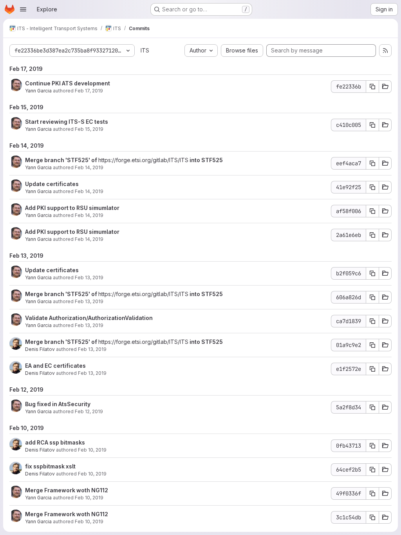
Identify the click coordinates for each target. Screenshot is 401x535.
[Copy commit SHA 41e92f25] (372, 187)
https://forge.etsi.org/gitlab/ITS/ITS (143, 160)
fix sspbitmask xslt (50, 466)
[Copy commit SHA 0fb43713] (372, 445)
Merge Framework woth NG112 (66, 490)
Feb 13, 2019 (89, 277)
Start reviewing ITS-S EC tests (66, 121)
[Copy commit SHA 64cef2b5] (372, 469)
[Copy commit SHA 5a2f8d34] (372, 407)
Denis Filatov (40, 349)
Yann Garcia (38, 91)
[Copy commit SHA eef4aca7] (372, 163)
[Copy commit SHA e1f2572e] (372, 369)
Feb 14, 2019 (89, 167)
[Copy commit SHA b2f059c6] (372, 273)
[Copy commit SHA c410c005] (372, 125)
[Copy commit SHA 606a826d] (372, 297)
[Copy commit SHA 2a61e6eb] (372, 235)
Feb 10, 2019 (92, 450)
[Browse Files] (385, 86)
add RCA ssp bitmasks (55, 442)
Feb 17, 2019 (89, 91)
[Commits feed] (385, 50)
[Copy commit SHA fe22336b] (372, 86)
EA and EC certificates (55, 365)
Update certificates (52, 184)
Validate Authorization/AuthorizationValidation (89, 317)
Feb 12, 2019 (89, 411)
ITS (145, 50)
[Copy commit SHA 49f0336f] (372, 493)
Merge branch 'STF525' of (61, 160)
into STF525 (205, 160)
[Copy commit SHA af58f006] (372, 211)
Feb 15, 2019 (89, 129)
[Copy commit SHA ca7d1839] (372, 321)
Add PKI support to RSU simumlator (72, 207)
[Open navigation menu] (23, 9)
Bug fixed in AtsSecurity (57, 404)
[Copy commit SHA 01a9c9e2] (372, 345)
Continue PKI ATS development (67, 83)
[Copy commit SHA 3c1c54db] (372, 517)
